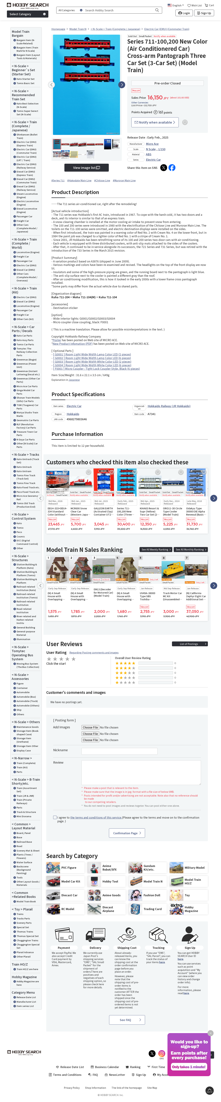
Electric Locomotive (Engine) (28, 203)
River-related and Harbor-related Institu (26, 620)
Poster (57, 340)
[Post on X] (163, 167)
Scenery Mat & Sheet (28, 850)
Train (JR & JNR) (25, 795)
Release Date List (26, 997)
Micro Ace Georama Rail (27, 497)
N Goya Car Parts (26, 439)
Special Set (23, 927)
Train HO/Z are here (27, 969)
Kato (19, 523)
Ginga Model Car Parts (26, 392)
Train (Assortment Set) (27, 789)
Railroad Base (24, 841)
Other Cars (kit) (25, 319)
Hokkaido (73, 414)
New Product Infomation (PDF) (73, 343)
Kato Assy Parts (25, 340)
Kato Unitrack (24, 466)
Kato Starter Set (26, 78)
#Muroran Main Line (124, 180)
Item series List (25, 1006)
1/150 (161, 149)
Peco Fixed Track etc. (28, 491)
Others (20, 714)
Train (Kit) (22, 767)
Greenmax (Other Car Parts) (28, 380)
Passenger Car (24, 216)
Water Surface (24, 862)
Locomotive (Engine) (28, 252)
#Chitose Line (102, 180)
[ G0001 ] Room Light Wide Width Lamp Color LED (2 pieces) (92, 354)
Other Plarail (24, 956)
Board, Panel (24, 833)
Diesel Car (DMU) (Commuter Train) (27, 180)
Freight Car (23, 220)
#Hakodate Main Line (79, 180)
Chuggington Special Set (28, 946)
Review (58, 762)
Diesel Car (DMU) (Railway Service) (26, 188)
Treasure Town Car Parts (27, 433)
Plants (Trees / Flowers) (25, 856)
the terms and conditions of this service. (96, 817)
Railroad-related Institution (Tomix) (27, 595)
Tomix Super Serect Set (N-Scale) (27, 112)
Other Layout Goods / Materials (28, 883)
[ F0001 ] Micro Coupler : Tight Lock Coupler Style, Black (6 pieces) (96, 368)
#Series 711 (58, 180)
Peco (19, 532)
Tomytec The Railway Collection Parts (27, 352)
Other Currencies (139, 102)
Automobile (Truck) (27, 701)
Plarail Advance (25, 952)
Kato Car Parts (24, 335)
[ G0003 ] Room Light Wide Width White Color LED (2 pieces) (92, 361)
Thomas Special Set (28, 936)
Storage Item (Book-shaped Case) (28, 732)
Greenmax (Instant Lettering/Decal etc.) (28, 372)
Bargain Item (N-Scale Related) (26, 41)
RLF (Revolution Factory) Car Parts (26, 426)
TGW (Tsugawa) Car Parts (27, 406)
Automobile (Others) (28, 705)
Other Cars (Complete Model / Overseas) (27, 277)
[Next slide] (121, 84)
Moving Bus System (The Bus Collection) (28, 665)
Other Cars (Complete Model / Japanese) (27, 228)
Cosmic (21, 536)
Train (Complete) (26, 763)
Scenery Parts (24, 922)
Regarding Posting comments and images (94, 652)
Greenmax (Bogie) (27, 359)
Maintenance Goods (28, 726)
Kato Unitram (24, 471)
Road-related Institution (24, 610)
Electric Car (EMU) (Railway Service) (26, 165)
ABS (148, 154)
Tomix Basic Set (25, 83)
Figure (20, 683)
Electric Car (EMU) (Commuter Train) (27, 151)
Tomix (20, 527)
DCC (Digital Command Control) (27, 542)
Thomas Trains (25, 931)
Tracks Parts (23, 918)
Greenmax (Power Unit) (26, 365)
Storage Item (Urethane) (24, 740)
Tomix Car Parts (25, 344)
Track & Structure (26, 812)
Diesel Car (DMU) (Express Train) (26, 173)
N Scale (151, 149)
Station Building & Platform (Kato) (27, 566)
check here (97, 984)
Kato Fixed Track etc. (28, 487)
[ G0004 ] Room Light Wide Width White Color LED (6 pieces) (92, 365)
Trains (20, 914)
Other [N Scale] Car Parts (27, 445)
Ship (19, 709)
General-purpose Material (26, 633)
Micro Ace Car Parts (27, 386)
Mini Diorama (24, 816)
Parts (19, 771)
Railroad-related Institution (26, 603)
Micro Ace (152, 144)
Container (22, 688)
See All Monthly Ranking (190, 549)
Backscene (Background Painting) (24, 870)
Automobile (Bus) (26, 696)
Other (20, 548)
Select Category (20, 14)
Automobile (23, 692)
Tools (20, 877)
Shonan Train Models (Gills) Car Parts (28, 399)
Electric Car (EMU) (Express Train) (26, 143)
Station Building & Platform (27, 581)
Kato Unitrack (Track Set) (28, 460)
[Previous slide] (51, 84)
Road (19, 846)
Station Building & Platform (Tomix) (27, 573)
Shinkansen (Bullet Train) (27, 136)
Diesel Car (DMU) (26, 269)
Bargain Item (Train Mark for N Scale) (27, 49)
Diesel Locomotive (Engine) (27, 210)
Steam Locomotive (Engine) (27, 195)
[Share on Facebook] (172, 167)
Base (19, 837)
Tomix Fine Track (26, 483)
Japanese (74, 379)
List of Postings (189, 644)
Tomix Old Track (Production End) (26, 505)
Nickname (60, 750)
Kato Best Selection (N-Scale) (28, 105)
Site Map (152, 1087)
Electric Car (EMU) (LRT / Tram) (26, 158)
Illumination (23, 639)
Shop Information (95, 1087)
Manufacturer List (26, 1001)
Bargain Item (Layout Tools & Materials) (28, 56)
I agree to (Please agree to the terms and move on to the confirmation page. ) (128, 819)
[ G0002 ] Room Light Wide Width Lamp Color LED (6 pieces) (92, 358)
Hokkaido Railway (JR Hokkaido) (169, 406)
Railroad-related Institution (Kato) (26, 588)
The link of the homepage (127, 1087)
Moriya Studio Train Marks (27, 414)
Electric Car (153, 159)
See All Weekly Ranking (155, 549)
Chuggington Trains (27, 940)
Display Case (24, 750)
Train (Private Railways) (24, 801)
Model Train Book (26, 901)
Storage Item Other (27, 746)
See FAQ (125, 1020)
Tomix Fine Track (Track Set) (26, 477)
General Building (26, 627)
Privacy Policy (72, 1087)
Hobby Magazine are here (28, 983)
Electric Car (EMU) (26, 265)
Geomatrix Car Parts (28, 420)
